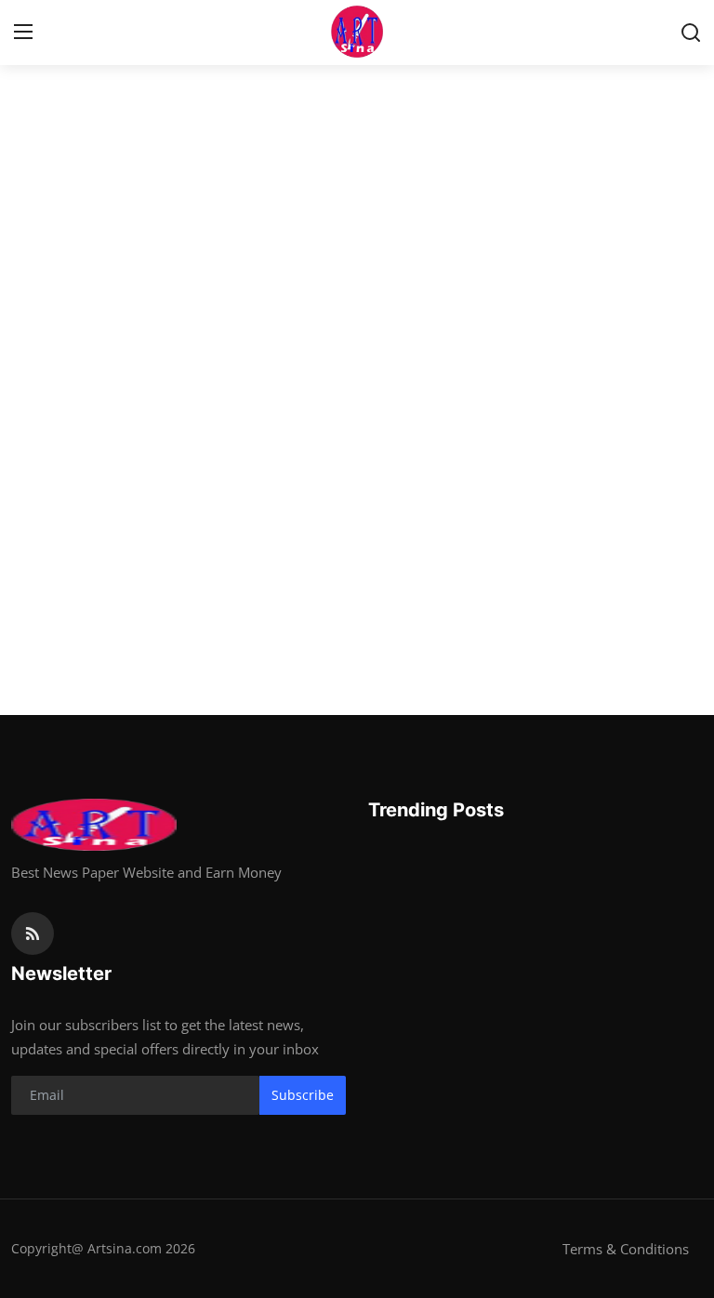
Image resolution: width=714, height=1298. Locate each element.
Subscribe (302, 1095)
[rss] (32, 933)
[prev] (30, 348)
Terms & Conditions (625, 1248)
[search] (691, 32)
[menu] (23, 32)
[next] (683, 348)
